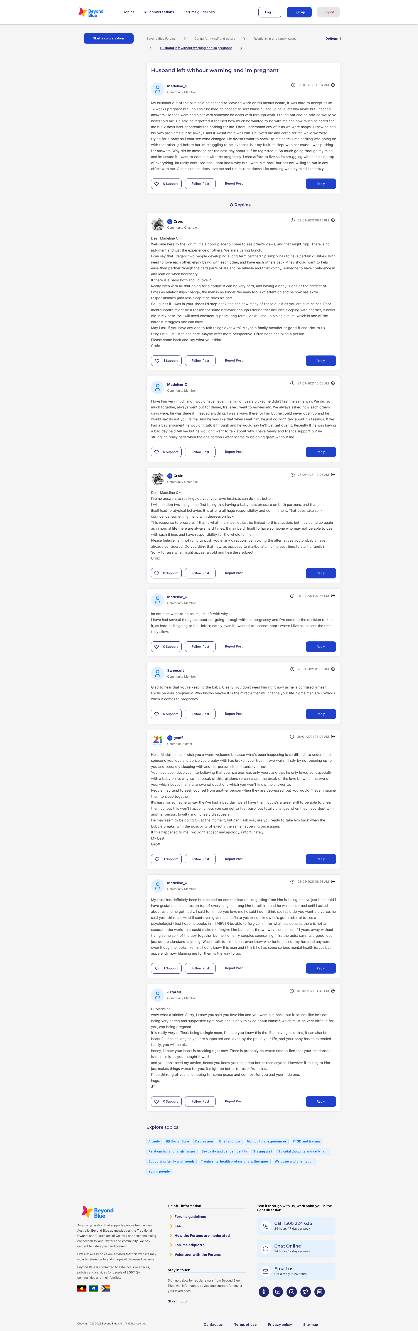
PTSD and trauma (306, 1141)
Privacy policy (280, 1324)
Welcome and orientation (294, 1161)
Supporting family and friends (171, 1161)
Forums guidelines (199, 12)
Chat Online (287, 1246)
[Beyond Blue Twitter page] (306, 1300)
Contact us (213, 1324)
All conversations (159, 12)
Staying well (262, 1151)
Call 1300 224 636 (293, 1223)
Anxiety (154, 1141)
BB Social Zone (177, 1141)
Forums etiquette (190, 1245)
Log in (270, 12)
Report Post (234, 183)
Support (328, 12)
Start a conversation (108, 38)
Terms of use (245, 1324)
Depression (204, 1141)
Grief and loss (230, 1141)
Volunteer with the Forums (198, 1254)
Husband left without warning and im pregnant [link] (196, 48)
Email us (283, 1268)
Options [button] (331, 38)
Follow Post (200, 183)
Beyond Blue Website (97, 1212)
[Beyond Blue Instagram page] (292, 1300)
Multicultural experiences (267, 1141)
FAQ (178, 1226)
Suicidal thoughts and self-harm (303, 1151)
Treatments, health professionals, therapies (235, 1161)
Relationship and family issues (275, 38)
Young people (159, 1171)
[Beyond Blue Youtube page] (278, 1300)
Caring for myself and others (214, 38)
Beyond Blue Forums (97, 12)
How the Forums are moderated (202, 1235)
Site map (310, 1324)
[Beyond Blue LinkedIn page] (320, 1300)
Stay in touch (178, 1301)
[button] (156, 184)
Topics (129, 12)
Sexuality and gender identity (224, 1151)
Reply (321, 183)
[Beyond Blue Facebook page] (264, 1300)
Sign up (299, 12)
